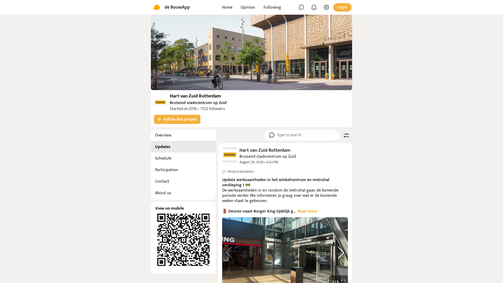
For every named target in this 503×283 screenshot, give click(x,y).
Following (272, 7)
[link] (285, 156)
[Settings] (326, 7)
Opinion (248, 7)
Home (227, 7)
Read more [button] (307, 211)
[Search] (301, 7)
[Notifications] (314, 7)
